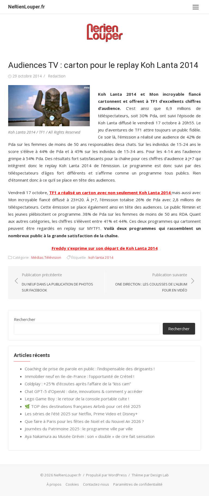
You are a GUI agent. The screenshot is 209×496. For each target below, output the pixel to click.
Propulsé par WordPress (106, 475)
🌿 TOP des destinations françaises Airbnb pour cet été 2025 (83, 406)
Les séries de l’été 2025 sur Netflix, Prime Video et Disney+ (81, 413)
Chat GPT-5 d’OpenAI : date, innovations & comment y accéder (84, 391)
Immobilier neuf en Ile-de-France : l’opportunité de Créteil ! (79, 376)
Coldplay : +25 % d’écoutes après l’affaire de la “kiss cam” (78, 383)
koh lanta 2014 (100, 257)
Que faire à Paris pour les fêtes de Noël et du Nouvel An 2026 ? (84, 421)
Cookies (72, 484)
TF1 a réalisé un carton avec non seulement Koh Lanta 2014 (110, 192)
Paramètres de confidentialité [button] (137, 484)
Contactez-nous (96, 484)
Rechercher (24, 319)
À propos (54, 484)
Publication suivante (151, 282)
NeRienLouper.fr (26, 7)
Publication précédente (57, 282)
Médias (37, 257)
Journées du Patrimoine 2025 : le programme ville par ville (79, 428)
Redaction (57, 76)
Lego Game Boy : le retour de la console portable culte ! (77, 398)
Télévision (52, 257)
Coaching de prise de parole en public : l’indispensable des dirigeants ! (90, 368)
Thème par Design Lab (150, 475)
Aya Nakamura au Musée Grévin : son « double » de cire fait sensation (90, 436)
